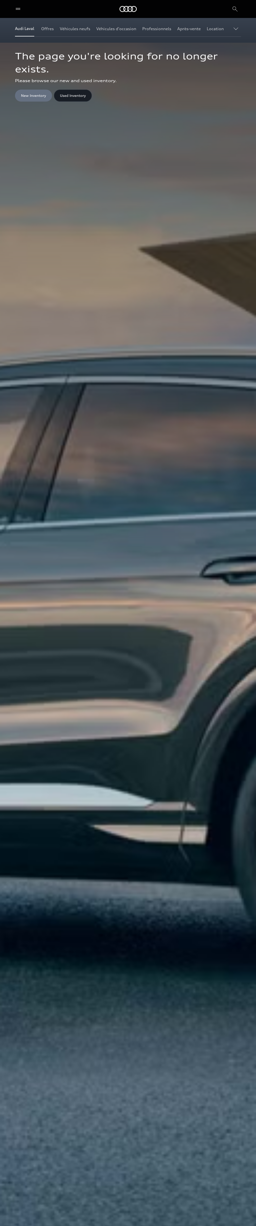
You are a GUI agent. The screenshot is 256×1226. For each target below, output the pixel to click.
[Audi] (128, 9)
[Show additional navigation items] (237, 28)
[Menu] (19, 9)
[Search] (235, 9)
